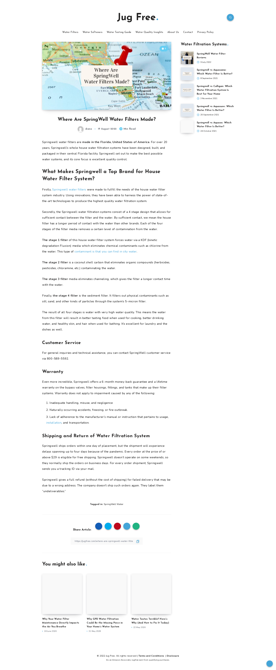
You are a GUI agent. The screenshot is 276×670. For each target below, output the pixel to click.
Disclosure (173, 655)
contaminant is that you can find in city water (106, 251)
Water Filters (70, 32)
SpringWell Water (113, 504)
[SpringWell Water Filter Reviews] (187, 57)
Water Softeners (93, 32)
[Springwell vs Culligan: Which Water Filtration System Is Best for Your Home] (187, 90)
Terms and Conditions (151, 655)
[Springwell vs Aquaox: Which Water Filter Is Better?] (187, 126)
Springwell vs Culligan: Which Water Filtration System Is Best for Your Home (214, 90)
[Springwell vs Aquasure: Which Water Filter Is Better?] (187, 110)
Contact (188, 32)
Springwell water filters (69, 189)
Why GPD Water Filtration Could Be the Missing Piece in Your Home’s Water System (105, 623)
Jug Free (136, 18)
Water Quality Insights (149, 32)
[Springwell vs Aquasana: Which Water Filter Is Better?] (187, 73)
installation (53, 423)
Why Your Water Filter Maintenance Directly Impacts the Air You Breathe (60, 623)
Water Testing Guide (119, 32)
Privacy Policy (205, 32)
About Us (173, 32)
